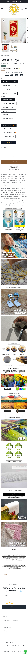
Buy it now (14, 162)
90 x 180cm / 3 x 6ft (9, 93)
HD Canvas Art (7, 129)
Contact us (6, 616)
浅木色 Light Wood (9, 111)
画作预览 (9, 142)
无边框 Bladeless (8, 118)
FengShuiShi (11, 651)
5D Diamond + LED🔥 (9, 132)
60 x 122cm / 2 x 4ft (9, 85)
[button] (2, 9)
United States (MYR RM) (13, 645)
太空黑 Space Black (9, 103)
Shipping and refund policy (11, 620)
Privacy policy (7, 627)
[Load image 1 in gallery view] (5, 48)
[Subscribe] (23, 595)
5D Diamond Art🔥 (9, 125)
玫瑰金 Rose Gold (8, 107)
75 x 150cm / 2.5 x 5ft (10, 89)
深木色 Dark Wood (8, 114)
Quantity (3, 147)
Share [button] (5, 574)
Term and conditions (9, 623)
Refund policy (7, 631)
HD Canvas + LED (8, 136)
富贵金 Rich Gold (8, 99)
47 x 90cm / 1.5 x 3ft (9, 82)
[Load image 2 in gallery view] (14, 48)
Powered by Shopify (19, 651)
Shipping (3, 69)
